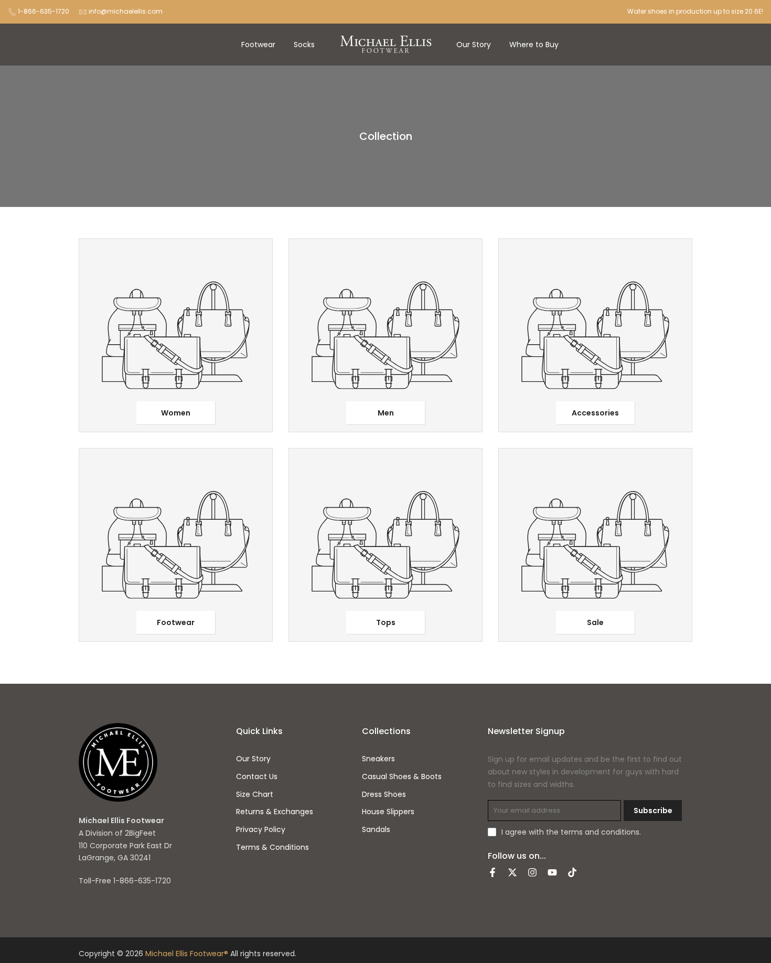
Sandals (376, 830)
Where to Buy (534, 44)
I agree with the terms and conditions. (571, 832)
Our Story (473, 44)
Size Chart (254, 795)
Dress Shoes (384, 795)
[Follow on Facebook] (492, 873)
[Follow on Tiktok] (572, 873)
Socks (304, 44)
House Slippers (388, 812)
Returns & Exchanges (274, 812)
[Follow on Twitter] (512, 873)
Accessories (595, 413)
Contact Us (256, 777)
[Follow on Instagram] (532, 873)
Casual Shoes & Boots (402, 777)
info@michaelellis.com (126, 11)
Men (386, 413)
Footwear (258, 44)
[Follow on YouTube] (552, 873)
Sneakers (378, 759)
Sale (595, 622)
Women (175, 413)
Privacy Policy (260, 830)
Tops (385, 622)
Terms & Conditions (272, 847)
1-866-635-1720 (43, 11)
